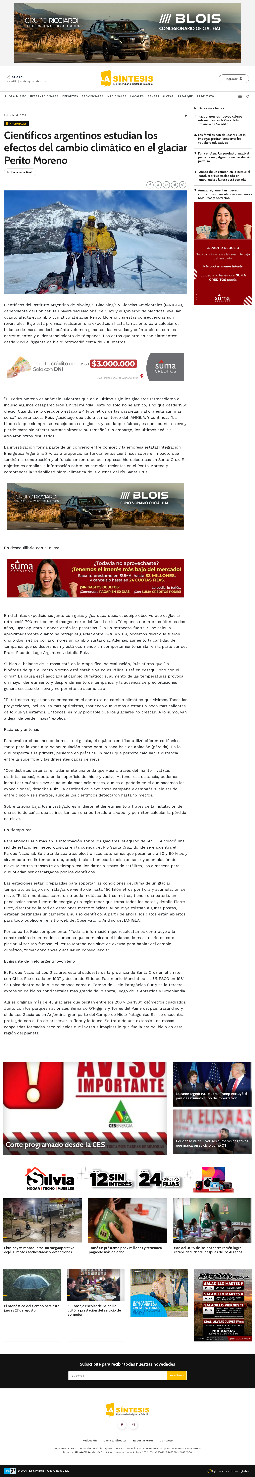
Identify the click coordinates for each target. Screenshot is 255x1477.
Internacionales (44, 96)
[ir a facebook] (122, 1425)
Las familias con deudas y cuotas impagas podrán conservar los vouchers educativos (222, 139)
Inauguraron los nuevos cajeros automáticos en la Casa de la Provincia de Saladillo (220, 120)
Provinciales (93, 96)
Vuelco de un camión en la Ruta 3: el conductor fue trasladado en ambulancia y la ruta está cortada (224, 175)
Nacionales (117, 96)
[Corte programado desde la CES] (85, 1108)
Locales (137, 96)
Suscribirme (177, 1375)
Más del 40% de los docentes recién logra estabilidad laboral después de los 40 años (208, 1250)
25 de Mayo (205, 96)
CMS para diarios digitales (233, 1471)
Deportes (70, 96)
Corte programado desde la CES (55, 1144)
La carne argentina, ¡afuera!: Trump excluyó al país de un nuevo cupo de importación (211, 1096)
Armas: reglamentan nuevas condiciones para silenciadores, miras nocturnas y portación (225, 194)
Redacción (89, 1440)
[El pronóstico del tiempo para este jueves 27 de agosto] (32, 1285)
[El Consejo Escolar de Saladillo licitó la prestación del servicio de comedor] (96, 1285)
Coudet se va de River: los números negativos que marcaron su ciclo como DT (212, 1143)
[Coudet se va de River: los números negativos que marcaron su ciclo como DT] (212, 1131)
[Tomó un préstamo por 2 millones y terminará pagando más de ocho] (127, 1220)
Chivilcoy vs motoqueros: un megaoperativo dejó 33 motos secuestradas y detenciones (39, 1250)
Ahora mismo (15, 96)
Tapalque (185, 96)
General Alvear (160, 96)
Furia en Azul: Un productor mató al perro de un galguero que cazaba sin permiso (224, 157)
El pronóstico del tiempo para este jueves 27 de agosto (31, 1308)
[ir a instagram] (133, 1425)
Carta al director (115, 1440)
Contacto (166, 1440)
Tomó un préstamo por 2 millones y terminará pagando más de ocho (125, 1250)
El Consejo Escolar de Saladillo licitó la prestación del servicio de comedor (94, 1310)
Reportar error (143, 1440)
